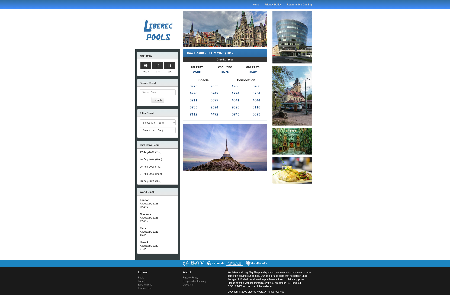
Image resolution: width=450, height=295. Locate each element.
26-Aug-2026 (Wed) (151, 159)
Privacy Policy (273, 4)
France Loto (145, 288)
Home (256, 4)
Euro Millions (145, 284)
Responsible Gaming (299, 4)
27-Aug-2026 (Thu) (150, 152)
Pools (141, 277)
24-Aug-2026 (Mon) (151, 173)
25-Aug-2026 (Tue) (150, 166)
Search (158, 100)
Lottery (142, 281)
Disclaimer (188, 284)
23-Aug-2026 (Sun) (150, 181)
